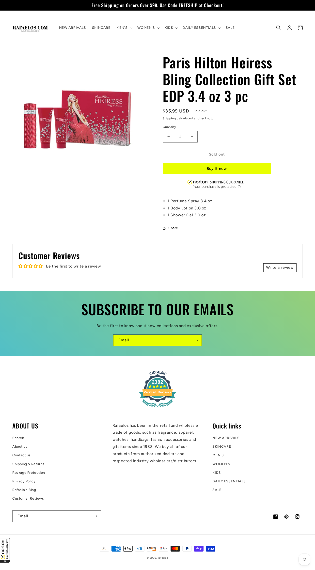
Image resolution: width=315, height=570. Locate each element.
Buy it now (217, 168)
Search (18, 438)
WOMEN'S (221, 464)
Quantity (169, 127)
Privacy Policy (24, 481)
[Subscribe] (196, 340)
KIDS (216, 473)
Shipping (169, 118)
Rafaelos (163, 557)
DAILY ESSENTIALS (229, 481)
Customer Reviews (28, 498)
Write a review (280, 267)
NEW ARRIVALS (225, 438)
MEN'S (218, 455)
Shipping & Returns (28, 464)
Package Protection (28, 473)
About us (20, 446)
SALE (216, 490)
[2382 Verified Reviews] (157, 408)
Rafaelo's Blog (24, 490)
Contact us (21, 455)
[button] (5, 550)
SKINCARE (221, 446)
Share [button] (173, 228)
